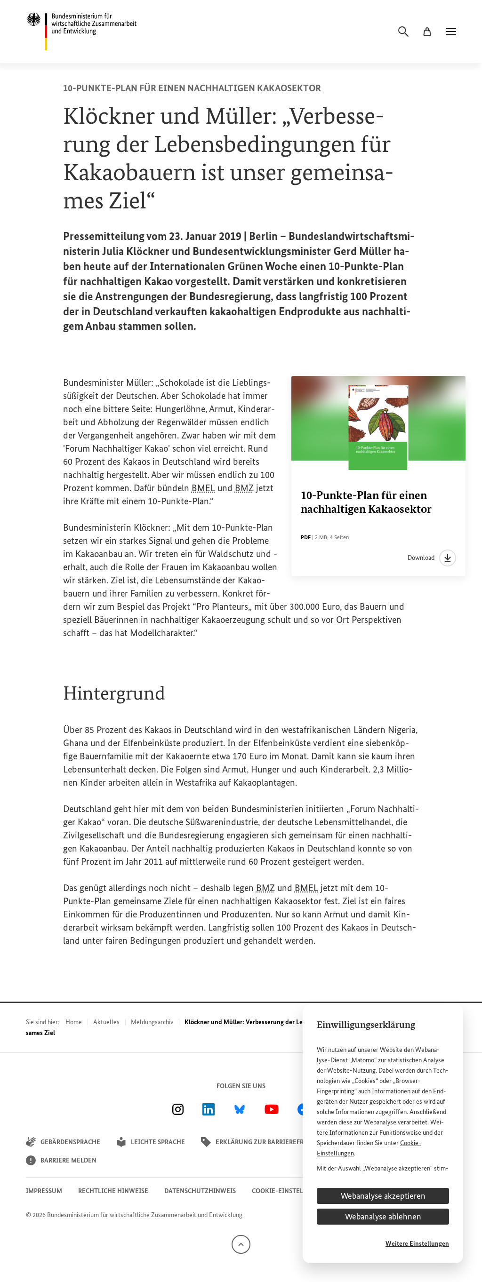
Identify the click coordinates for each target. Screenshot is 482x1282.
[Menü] (451, 31)
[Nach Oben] (241, 1244)
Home (73, 1022)
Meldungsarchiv (152, 1022)
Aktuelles (106, 1022)
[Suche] (403, 31)
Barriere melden (68, 1160)
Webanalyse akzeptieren (383, 1196)
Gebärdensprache (70, 1142)
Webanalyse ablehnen (383, 1216)
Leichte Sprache (158, 1142)
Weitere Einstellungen (417, 1244)
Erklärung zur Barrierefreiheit (270, 1142)
